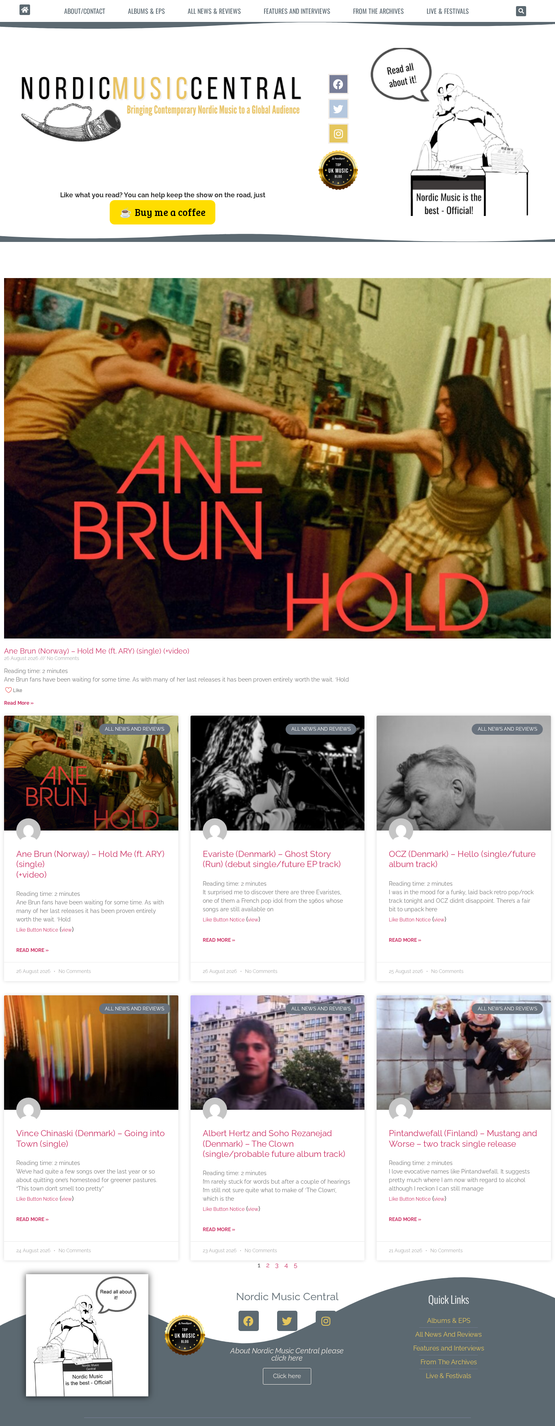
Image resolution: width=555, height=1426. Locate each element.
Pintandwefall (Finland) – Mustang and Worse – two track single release (463, 1138)
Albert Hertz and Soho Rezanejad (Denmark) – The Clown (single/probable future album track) (274, 1143)
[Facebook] (338, 84)
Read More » (19, 703)
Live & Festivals (448, 11)
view (66, 930)
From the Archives (378, 11)
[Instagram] (338, 133)
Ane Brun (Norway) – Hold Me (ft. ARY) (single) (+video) (174, 651)
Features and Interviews (297, 11)
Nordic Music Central (287, 1296)
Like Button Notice (37, 930)
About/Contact (84, 11)
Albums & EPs (146, 11)
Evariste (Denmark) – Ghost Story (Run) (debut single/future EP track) (272, 859)
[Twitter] (338, 109)
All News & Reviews (214, 11)
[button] (521, 11)
